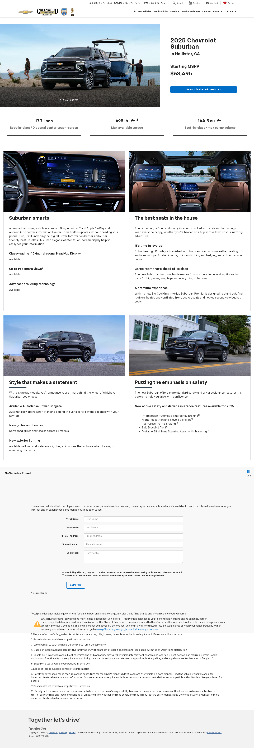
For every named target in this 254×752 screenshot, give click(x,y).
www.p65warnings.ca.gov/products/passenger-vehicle (127, 629)
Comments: (72, 553)
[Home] (135, 11)
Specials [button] (174, 12)
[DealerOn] (37, 729)
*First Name (72, 519)
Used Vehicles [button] (160, 12)
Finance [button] (206, 12)
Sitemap (63, 733)
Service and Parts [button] (190, 12)
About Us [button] (217, 12)
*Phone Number (70, 545)
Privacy (72, 733)
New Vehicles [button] (144, 12)
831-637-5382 (214, 733)
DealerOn (53, 733)
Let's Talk (75, 585)
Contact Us (230, 12)
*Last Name (72, 528)
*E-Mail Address (70, 536)
